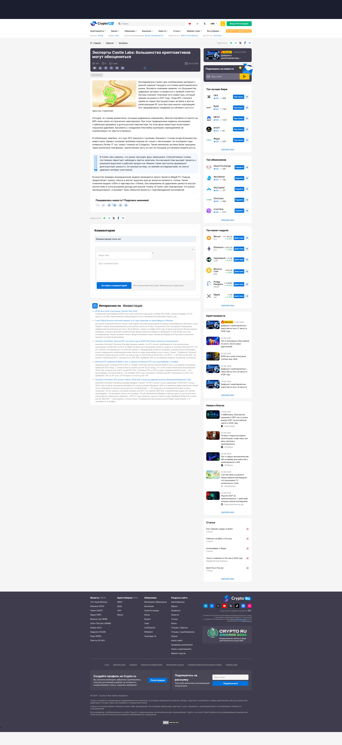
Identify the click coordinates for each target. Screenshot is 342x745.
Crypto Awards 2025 (240, 31)
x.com (204, 23)
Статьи (176, 31)
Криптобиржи (125, 597)
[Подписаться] (244, 76)
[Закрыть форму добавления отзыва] (193, 249)
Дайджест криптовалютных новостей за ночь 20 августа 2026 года (234, 372)
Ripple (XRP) (95, 615)
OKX (216, 95)
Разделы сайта (179, 597)
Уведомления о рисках (175, 665)
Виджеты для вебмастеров (151, 665)
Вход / (233, 23)
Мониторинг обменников (155, 602)
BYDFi (217, 128)
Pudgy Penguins (218, 283)
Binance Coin (218, 270)
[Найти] (119, 24)
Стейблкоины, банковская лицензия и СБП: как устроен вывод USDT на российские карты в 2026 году (234, 418)
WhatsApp (231, 43)
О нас (107, 665)
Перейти (239, 167)
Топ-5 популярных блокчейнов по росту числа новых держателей (235, 344)
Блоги (173, 623)
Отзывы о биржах (179, 627)
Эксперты (97, 75)
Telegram (197, 23)
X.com (240, 43)
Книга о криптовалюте (181, 649)
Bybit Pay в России (214, 568)
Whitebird (148, 632)
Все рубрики (213, 31)
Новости (162, 31)
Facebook (245, 43)
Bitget (217, 138)
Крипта (147, 619)
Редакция (133, 665)
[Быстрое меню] (222, 23)
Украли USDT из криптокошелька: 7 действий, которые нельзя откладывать (234, 498)
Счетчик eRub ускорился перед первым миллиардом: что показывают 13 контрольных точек (234, 479)
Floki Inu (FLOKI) (97, 640)
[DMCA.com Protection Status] (171, 722)
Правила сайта (231, 665)
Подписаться (230, 683)
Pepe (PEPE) (95, 636)
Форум (174, 636)
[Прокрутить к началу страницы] (336, 728)
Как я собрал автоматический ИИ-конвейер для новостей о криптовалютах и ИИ (234, 459)
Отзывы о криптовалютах (183, 632)
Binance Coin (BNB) (98, 619)
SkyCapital (219, 187)
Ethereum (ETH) (97, 606)
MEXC (217, 117)
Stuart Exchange (222, 166)
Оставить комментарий (114, 285)
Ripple (217, 294)
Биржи (114, 31)
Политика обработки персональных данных (205, 665)
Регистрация (242, 23)
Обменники (130, 31)
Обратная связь (119, 665)
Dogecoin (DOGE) (98, 632)
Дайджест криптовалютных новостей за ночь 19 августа (234, 385)
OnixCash (219, 198)
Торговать (239, 97)
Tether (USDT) (96, 610)
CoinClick (219, 209)
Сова (146, 623)
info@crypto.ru (246, 621)
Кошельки (146, 31)
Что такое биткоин (98, 602)
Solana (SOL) (96, 627)
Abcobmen (149, 606)
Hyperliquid (219, 258)
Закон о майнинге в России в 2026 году (224, 558)
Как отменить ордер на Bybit (219, 529)
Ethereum (219, 247)
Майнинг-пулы (193, 31)
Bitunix (120, 615)
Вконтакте (250, 43)
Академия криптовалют (182, 645)
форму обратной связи (238, 619)
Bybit (216, 106)
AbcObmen (219, 176)
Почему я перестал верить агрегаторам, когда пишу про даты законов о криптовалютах (234, 439)
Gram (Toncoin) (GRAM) (100, 623)
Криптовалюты (97, 31)
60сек (147, 615)
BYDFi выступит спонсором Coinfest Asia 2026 (116, 311)
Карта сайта (176, 640)
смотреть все (227, 149)
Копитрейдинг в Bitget (216, 548)
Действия (239, 238)
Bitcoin (217, 236)
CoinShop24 (149, 627)
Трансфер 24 (150, 636)
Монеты (94, 597)
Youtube (189, 23)
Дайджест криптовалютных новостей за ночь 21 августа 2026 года (231, 56)
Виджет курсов (178, 653)
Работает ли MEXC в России (219, 538)
